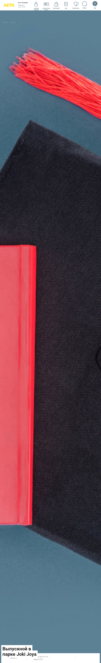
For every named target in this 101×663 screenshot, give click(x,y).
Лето (9, 5)
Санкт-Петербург (23, 2)
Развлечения (76, 8)
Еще (95, 8)
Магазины (56, 8)
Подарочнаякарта (46, 9)
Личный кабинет (36, 9)
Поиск (84, 8)
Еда (66, 8)
